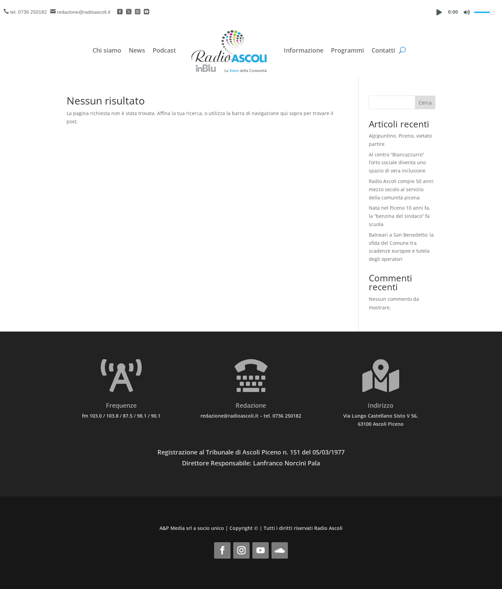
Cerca (425, 102)
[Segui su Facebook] (222, 550)
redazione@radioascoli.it (83, 12)
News (137, 50)
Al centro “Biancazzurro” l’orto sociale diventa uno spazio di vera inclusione (397, 162)
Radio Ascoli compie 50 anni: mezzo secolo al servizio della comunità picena (401, 189)
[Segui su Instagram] (241, 550)
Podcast (164, 50)
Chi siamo (107, 50)
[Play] (439, 12)
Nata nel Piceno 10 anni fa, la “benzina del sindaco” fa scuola (399, 216)
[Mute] (466, 12)
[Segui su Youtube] (260, 550)
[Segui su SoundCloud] (279, 550)
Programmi (347, 50)
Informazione (303, 50)
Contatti (383, 50)
